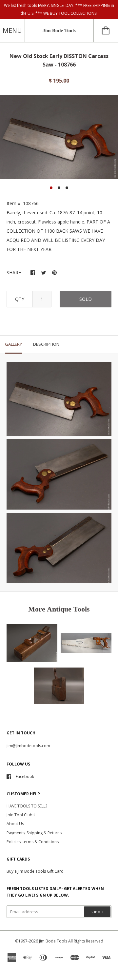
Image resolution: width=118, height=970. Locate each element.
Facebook (25, 776)
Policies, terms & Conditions (33, 841)
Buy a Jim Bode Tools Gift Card (35, 871)
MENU (12, 30)
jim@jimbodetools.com (28, 745)
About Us (15, 823)
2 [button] (59, 187)
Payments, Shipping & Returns (34, 833)
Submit (97, 911)
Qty (19, 299)
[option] (59, 137)
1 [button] (51, 187)
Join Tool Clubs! (21, 815)
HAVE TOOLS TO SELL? (27, 806)
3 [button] (67, 187)
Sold (85, 299)
